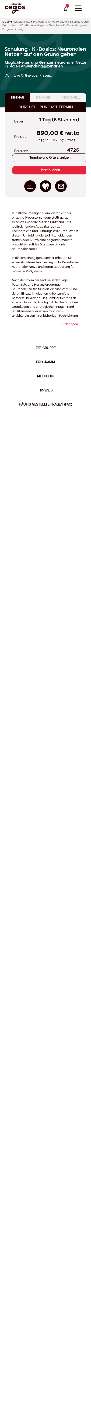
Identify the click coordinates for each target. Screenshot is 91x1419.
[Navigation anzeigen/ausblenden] (78, 8)
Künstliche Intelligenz (33, 25)
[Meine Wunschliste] (65, 8)
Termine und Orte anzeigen (49, 157)
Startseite (24, 21)
